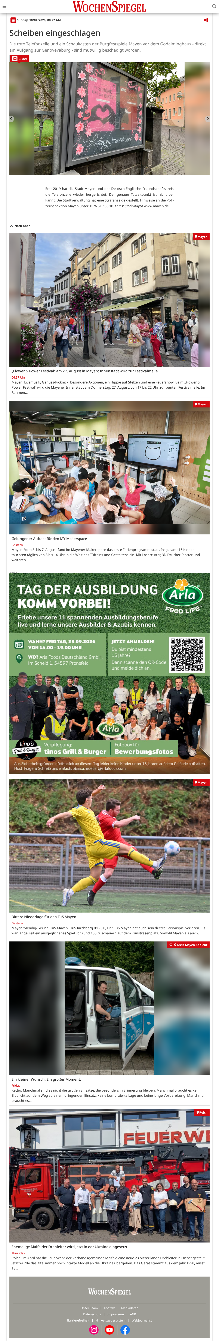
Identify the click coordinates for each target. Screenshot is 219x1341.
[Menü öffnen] (4, 6)
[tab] (19, 58)
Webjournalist (142, 1320)
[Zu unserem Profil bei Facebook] (125, 1330)
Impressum (115, 1314)
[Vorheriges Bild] (11, 119)
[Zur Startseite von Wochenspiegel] (109, 6)
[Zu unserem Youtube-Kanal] (109, 1330)
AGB (133, 1314)
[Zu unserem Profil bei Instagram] (94, 1330)
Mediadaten (129, 1308)
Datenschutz (92, 1314)
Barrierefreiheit (78, 1320)
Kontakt (109, 1308)
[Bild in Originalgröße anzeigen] (109, 118)
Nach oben (22, 226)
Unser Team (89, 1308)
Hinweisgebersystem (111, 1320)
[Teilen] (206, 20)
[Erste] (207, 119)
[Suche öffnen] (214, 6)
